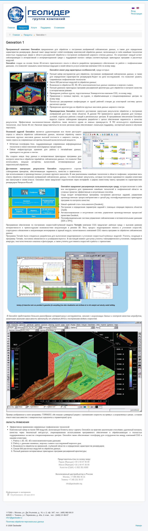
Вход (133, 11)
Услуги (34, 27)
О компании (59, 27)
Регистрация (136, 13)
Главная (11, 27)
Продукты (23, 27)
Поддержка (45, 27)
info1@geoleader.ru (14, 517)
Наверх (139, 525)
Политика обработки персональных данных (25, 521)
